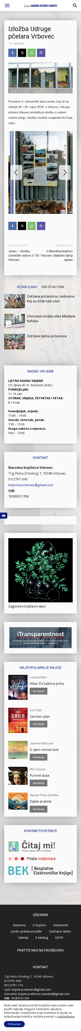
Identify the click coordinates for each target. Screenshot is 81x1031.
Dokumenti (60, 925)
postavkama (66, 1016)
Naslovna (19, 925)
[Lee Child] (18, 720)
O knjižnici (39, 925)
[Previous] (16, 172)
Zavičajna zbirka (60, 931)
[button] (7, 5)
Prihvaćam (14, 1024)
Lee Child (36, 710)
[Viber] (41, 53)
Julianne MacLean (42, 743)
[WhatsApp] (31, 53)
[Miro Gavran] (18, 776)
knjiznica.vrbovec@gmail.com (30, 485)
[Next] (65, 172)
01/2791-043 (18, 479)
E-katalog (41, 937)
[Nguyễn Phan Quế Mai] (18, 801)
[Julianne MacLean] (18, 750)
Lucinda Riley (38, 677)
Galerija (23, 937)
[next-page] (13, 356)
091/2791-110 (13, 985)
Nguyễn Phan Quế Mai (44, 795)
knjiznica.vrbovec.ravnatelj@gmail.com (44, 994)
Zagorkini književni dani (26, 606)
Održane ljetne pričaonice (47, 336)
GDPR (59, 937)
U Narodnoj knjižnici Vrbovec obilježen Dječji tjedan (57, 255)
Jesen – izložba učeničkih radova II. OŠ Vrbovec (23, 255)
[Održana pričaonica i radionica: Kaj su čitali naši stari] (14, 301)
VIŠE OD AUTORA (52, 286)
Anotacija (38, 691)
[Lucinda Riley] (18, 687)
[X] (22, 53)
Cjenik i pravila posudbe (26, 931)
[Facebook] (12, 53)
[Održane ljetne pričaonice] (14, 341)
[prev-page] (6, 356)
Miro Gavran (37, 769)
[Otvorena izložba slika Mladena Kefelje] (14, 321)
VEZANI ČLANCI (27, 286)
